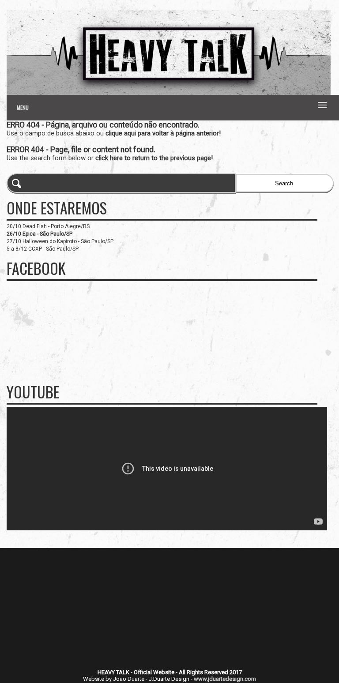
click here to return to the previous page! (154, 158)
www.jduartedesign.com (225, 678)
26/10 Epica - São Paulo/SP (39, 234)
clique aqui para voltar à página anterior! (163, 133)
